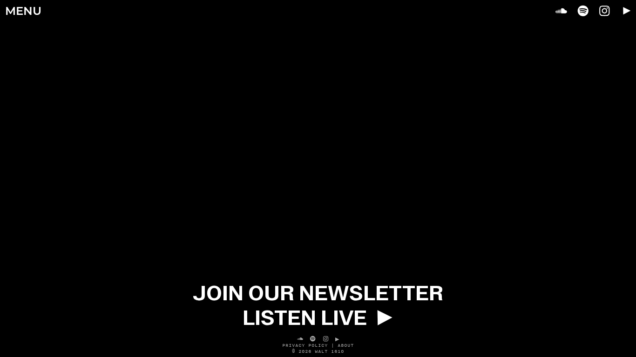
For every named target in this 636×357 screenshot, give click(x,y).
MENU (23, 12)
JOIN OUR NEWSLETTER (318, 293)
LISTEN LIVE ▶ (318, 317)
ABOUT (346, 345)
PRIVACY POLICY (305, 345)
